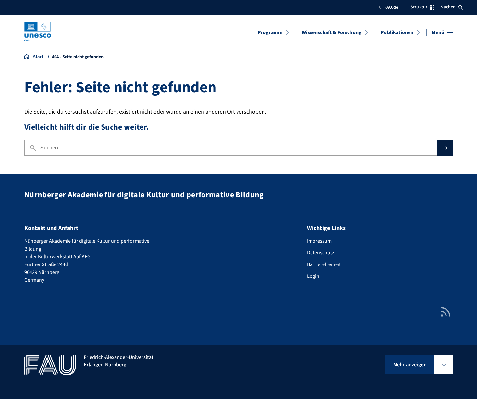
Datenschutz (320, 252)
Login (313, 276)
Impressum (319, 241)
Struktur (418, 7)
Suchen (448, 7)
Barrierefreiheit (324, 264)
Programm (270, 32)
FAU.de (391, 7)
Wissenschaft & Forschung (331, 32)
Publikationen (397, 32)
